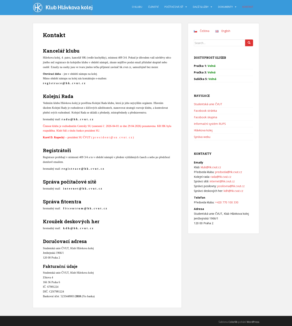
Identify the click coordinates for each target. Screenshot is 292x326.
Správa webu (202, 137)
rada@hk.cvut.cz (221, 177)
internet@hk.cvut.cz (222, 181)
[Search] (249, 42)
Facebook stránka (205, 111)
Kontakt (247, 7)
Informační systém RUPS (210, 124)
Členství (153, 7)
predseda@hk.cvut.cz (228, 172)
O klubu (137, 7)
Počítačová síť (173, 7)
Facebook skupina (205, 117)
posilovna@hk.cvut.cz (231, 186)
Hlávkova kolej (203, 130)
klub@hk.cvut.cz (211, 167)
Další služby (201, 7)
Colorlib (233, 322)
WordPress (253, 322)
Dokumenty (225, 7)
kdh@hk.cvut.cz (233, 191)
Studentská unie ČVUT (208, 104)
